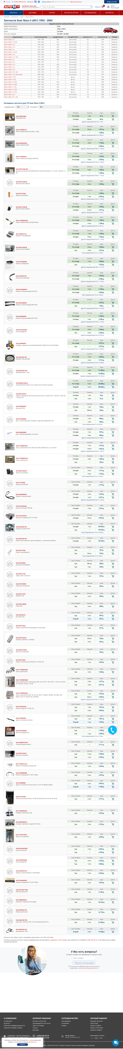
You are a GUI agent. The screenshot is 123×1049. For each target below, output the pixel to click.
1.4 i (9, 54)
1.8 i (9, 69)
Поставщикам (90, 13)
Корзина (98, 7)
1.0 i (9, 44)
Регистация (94, 1023)
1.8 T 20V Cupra (13, 74)
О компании (8, 1021)
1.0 (9, 39)
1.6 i (9, 62)
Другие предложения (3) (92, 199)
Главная (6, 17)
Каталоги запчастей (39, 1021)
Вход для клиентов (96, 1021)
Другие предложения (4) (92, 162)
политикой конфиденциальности (88, 968)
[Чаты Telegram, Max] (115, 1042)
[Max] (35, 2)
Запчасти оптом (71, 13)
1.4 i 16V (11, 57)
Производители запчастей (41, 1023)
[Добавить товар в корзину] (112, 116)
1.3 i (9, 47)
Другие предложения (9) (92, 267)
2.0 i (9, 94)
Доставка (33, 13)
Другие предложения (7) (93, 135)
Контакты (110, 13)
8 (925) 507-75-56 (43, 1038)
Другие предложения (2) (92, 335)
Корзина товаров (96, 1030)
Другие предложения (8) (92, 149)
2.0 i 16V (11, 97)
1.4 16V (10, 52)
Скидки (64, 1025)
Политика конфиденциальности (14, 1025)
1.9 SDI (10, 82)
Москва (8, 2)
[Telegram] (39, 2)
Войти (113, 6)
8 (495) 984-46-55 (20, 2)
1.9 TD (10, 87)
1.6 (9, 59)
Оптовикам (65, 1023)
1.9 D (10, 77)
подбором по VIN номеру (58, 940)
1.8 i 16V (11, 72)
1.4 (9, 49)
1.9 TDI (10, 89)
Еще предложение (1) (92, 253)
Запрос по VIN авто (96, 1028)
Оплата (52, 13)
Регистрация (115, 8)
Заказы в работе (95, 1025)
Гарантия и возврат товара (13, 1028)
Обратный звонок (76, 2)
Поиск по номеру (38, 1025)
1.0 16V (10, 42)
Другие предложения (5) (92, 122)
